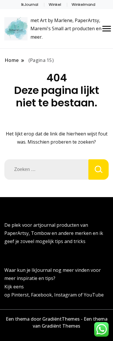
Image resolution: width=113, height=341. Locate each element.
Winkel (55, 4)
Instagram (66, 295)
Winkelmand (83, 4)
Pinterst (20, 295)
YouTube (94, 295)
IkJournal (29, 4)
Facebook (41, 295)
